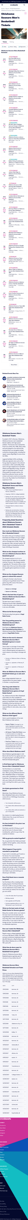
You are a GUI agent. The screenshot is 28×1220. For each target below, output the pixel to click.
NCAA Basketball (14, 8)
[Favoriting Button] (25, 13)
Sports (7, 8)
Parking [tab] (12, 42)
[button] (4, 46)
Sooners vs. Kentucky (11, 591)
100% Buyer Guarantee (16, 1)
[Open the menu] (2, 5)
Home (2, 8)
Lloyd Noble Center (13, 633)
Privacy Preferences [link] (4, 1214)
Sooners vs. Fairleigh (11, 589)
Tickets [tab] (5, 42)
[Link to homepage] (14, 5)
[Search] (24, 4)
